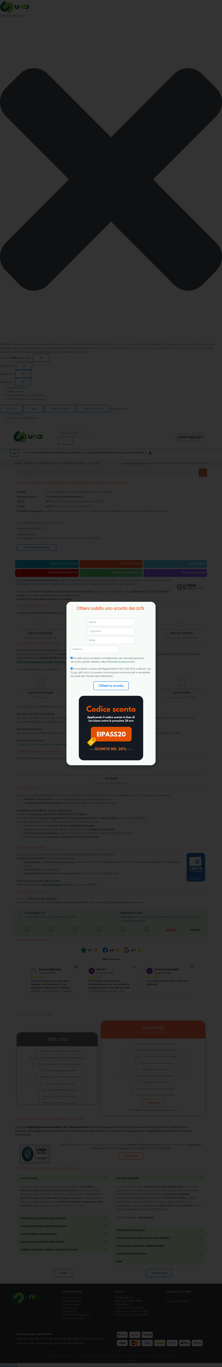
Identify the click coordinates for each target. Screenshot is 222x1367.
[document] (111, 683)
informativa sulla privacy (121, 661)
